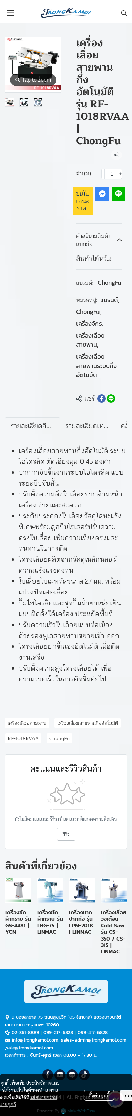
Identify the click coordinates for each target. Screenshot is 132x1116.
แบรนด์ (109, 299)
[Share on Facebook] (101, 398)
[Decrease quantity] (103, 174)
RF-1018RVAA (23, 738)
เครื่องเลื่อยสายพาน (90, 340)
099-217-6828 (58, 1032)
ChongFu (109, 282)
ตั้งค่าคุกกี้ (99, 1095)
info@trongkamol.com (35, 1040)
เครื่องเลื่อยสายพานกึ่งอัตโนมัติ (87, 723)
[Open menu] (10, 13)
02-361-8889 (25, 1032)
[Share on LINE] (111, 398)
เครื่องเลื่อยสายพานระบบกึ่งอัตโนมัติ (96, 365)
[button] (124, 13)
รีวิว (66, 834)
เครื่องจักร (89, 323)
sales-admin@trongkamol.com (93, 1040)
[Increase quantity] (120, 174)
